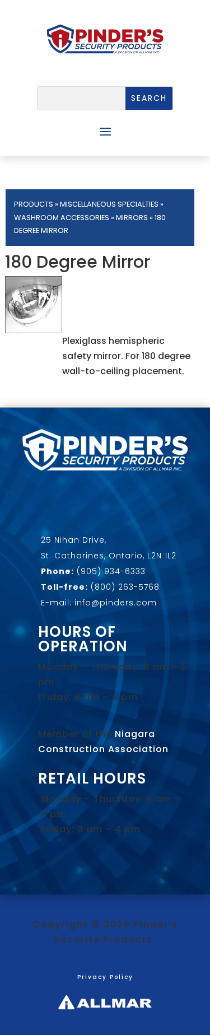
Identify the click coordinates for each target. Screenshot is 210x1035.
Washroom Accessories (61, 217)
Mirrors (132, 217)
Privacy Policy (105, 977)
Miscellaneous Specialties (109, 204)
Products (33, 204)
